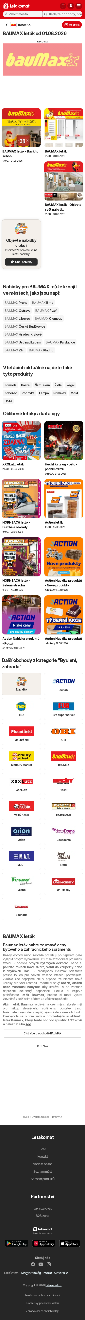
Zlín (14, 350)
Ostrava (17, 311)
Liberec (17, 318)
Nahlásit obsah (42, 1164)
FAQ (42, 1149)
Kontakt (42, 1156)
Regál (70, 385)
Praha (16, 303)
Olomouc (48, 318)
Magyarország (31, 1273)
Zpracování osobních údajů (42, 1311)
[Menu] (78, 6)
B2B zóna (42, 1216)
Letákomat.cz (53, 1285)
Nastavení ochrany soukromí (42, 1295)
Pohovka (28, 393)
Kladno (41, 350)
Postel (25, 385)
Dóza (8, 401)
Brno (42, 303)
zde (28, 1024)
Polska (47, 1273)
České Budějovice (25, 326)
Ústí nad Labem (23, 342)
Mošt (74, 393)
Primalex (59, 393)
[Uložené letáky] (63, 6)
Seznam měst (42, 1171)
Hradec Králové (23, 334)
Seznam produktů (42, 1179)
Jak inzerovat (42, 1208)
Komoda (10, 385)
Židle (58, 385)
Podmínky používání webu (42, 1303)
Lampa (44, 393)
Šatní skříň (42, 385)
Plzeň (46, 311)
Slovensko (61, 1273)
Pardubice (60, 342)
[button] (70, 6)
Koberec (11, 393)
